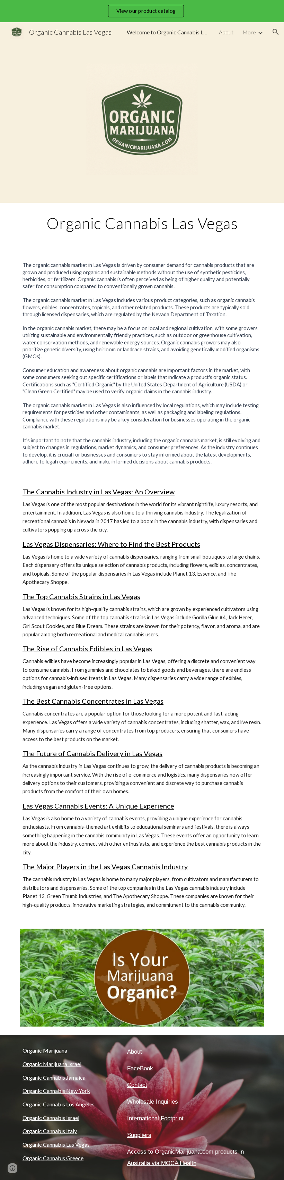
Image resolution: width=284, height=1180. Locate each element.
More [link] (249, 32)
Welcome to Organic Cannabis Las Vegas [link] (168, 32)
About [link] (226, 32)
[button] (275, 32)
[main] (142, 223)
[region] (142, 11)
